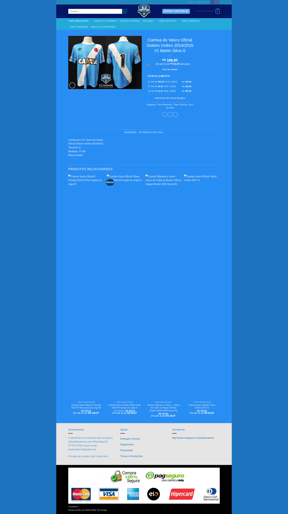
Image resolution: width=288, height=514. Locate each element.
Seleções (148, 21)
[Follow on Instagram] (217, 2)
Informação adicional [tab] (151, 132)
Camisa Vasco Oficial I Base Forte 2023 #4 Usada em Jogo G (125, 406)
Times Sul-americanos (103, 27)
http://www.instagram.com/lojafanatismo (193, 438)
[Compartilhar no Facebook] (164, 114)
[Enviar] (124, 11)
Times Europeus (190, 21)
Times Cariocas (180, 104)
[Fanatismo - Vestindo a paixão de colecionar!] (144, 11)
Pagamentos (127, 444)
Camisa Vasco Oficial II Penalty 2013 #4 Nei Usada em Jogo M (86, 406)
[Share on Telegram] (175, 114)
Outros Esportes (130, 21)
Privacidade (126, 450)
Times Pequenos (79, 27)
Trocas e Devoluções (131, 456)
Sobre (190, 2)
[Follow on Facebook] (212, 2)
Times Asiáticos (167, 21)
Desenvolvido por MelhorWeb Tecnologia (87, 510)
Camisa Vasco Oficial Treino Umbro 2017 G (202, 406)
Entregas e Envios (130, 439)
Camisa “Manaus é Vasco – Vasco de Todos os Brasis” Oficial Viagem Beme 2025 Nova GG (163, 408)
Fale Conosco (202, 2)
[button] (207, 11)
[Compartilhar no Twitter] (170, 114)
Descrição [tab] (130, 132)
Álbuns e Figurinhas (105, 21)
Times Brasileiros (78, 21)
